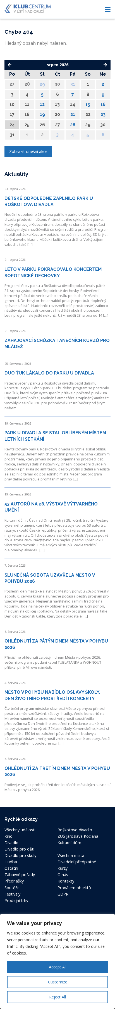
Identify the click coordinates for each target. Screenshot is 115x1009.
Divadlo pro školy (20, 855)
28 (72, 124)
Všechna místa (71, 855)
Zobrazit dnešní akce (28, 151)
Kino (8, 836)
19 (42, 114)
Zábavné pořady (19, 874)
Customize (57, 982)
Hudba (10, 861)
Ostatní (11, 868)
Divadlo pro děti (19, 849)
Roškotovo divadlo (75, 829)
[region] (57, 961)
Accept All (57, 967)
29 (42, 84)
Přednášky (14, 881)
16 (103, 104)
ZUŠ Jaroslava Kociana (78, 836)
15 (87, 104)
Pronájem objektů (74, 887)
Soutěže (12, 887)
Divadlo (11, 842)
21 (72, 114)
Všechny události (19, 829)
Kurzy (63, 868)
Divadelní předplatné (77, 861)
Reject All (57, 997)
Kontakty (66, 881)
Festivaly (12, 894)
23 (103, 114)
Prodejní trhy (16, 900)
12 (42, 104)
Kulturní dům (69, 842)
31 (72, 84)
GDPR (63, 894)
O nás (63, 874)
